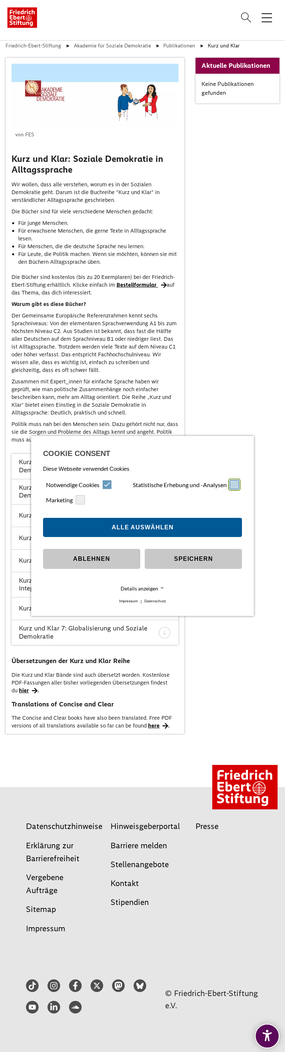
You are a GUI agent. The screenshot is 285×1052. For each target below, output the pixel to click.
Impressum (128, 601)
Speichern (193, 559)
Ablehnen (91, 559)
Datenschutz (155, 601)
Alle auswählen (143, 527)
